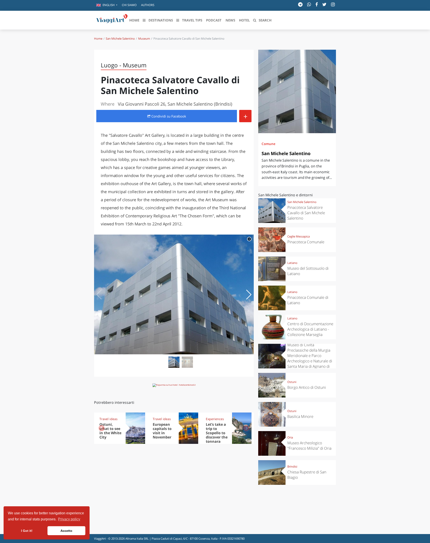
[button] (107, 5)
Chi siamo (129, 5)
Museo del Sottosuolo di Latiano (308, 271)
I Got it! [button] (26, 530)
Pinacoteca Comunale (305, 241)
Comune (268, 143)
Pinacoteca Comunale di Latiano (307, 300)
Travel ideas (108, 419)
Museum (144, 38)
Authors (147, 5)
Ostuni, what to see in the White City (110, 431)
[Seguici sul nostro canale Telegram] (300, 4)
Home (98, 38)
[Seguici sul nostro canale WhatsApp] (309, 4)
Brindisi (292, 466)
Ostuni (291, 382)
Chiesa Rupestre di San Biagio (306, 474)
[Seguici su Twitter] (324, 4)
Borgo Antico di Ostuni (306, 387)
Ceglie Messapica (298, 236)
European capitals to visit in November (162, 431)
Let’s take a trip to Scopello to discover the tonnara (217, 433)
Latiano (292, 263)
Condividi (168, 116)
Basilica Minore (300, 416)
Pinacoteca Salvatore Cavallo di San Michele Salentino (306, 213)
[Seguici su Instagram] (333, 4)
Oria (290, 437)
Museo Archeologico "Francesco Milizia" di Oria (309, 445)
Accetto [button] (66, 530)
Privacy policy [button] (69, 519)
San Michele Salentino (120, 38)
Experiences (215, 419)
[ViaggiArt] (112, 19)
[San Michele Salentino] (297, 91)
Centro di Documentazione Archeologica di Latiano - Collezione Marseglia (310, 329)
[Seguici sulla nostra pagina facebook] (316, 4)
